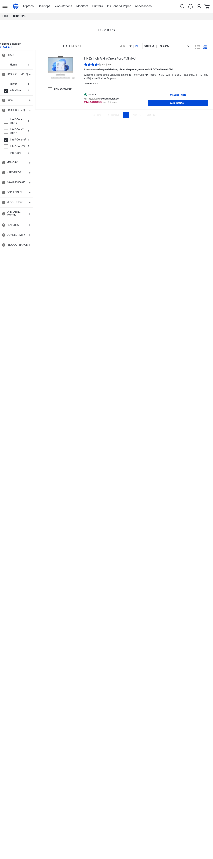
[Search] (182, 6)
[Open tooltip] (3, 55)
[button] (16, 55)
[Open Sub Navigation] (5, 6)
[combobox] (167, 46)
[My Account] (199, 6)
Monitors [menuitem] (82, 6)
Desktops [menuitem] (44, 6)
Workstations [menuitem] (63, 6)
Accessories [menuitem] (143, 6)
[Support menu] (190, 6)
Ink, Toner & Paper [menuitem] (119, 6)
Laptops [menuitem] (28, 6)
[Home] (16, 6)
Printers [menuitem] (97, 6)
